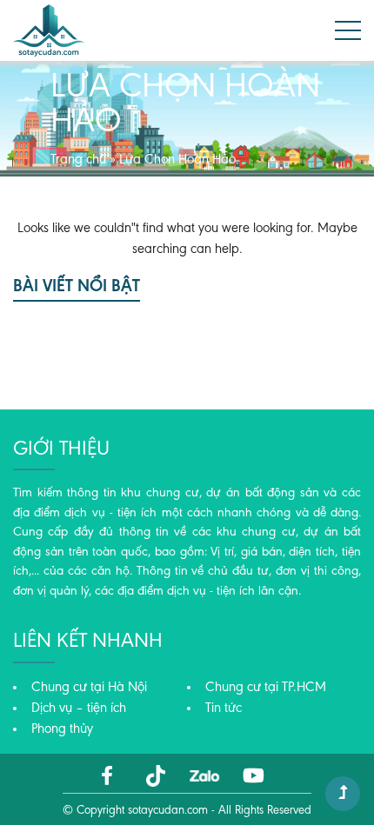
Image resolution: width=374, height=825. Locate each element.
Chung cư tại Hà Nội (89, 688)
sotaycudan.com (168, 811)
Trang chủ (78, 160)
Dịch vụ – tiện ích (78, 708)
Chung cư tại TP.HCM (265, 688)
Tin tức (223, 708)
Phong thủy (62, 729)
